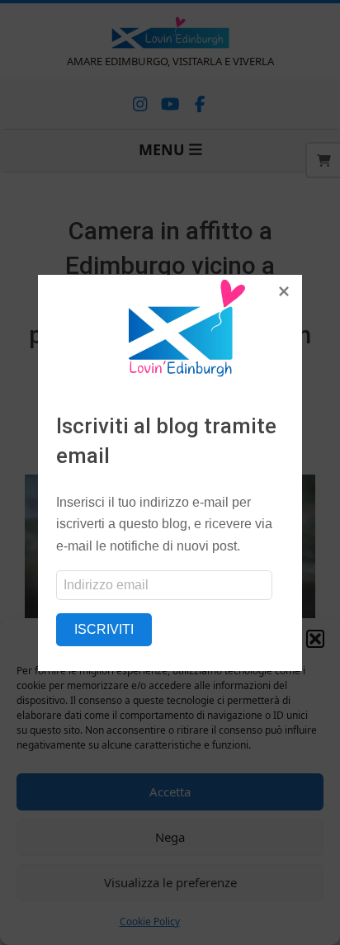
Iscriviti (104, 629)
